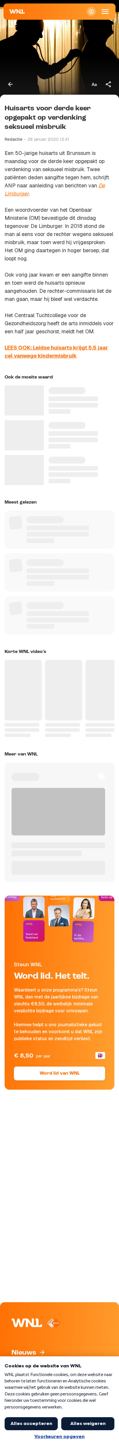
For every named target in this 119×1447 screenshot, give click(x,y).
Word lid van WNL (60, 1073)
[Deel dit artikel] (108, 84)
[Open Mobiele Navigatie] (105, 11)
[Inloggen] (91, 11)
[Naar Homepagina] (17, 11)
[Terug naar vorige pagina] (10, 84)
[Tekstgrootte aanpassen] (94, 84)
